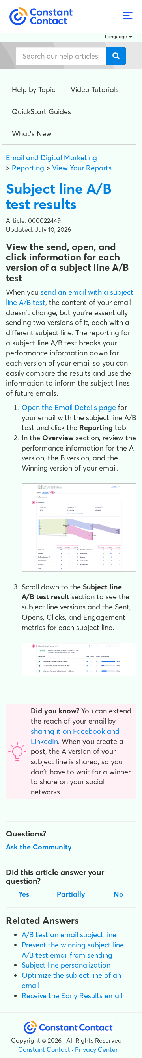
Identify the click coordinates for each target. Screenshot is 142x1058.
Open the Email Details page (69, 407)
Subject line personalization (66, 964)
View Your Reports (82, 167)
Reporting (28, 167)
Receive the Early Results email (72, 995)
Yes (24, 894)
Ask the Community (39, 846)
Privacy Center (96, 1049)
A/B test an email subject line (69, 934)
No (118, 894)
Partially (71, 894)
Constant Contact (44, 1049)
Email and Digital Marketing (51, 157)
